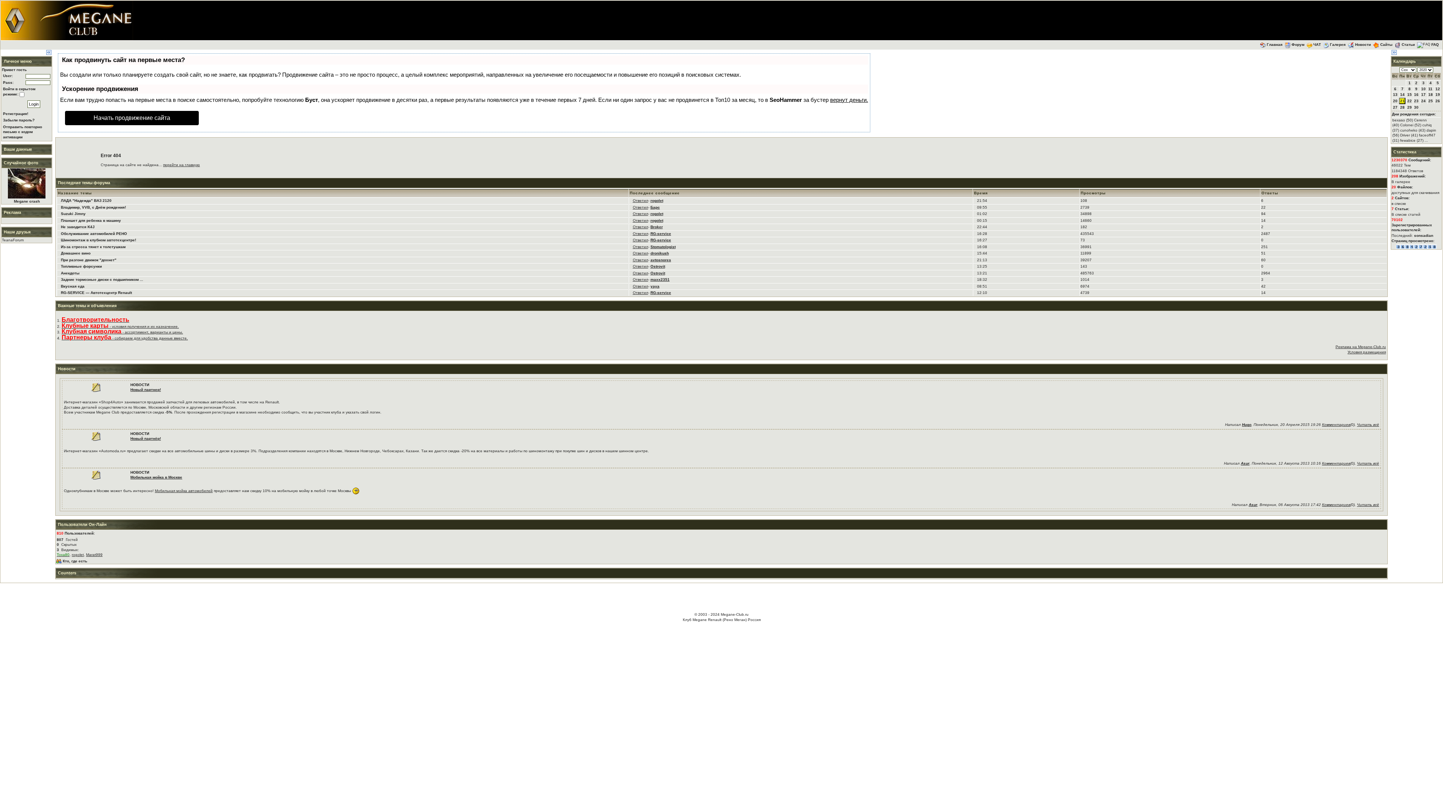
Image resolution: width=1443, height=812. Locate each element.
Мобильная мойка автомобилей (184, 491)
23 (1416, 101)
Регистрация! (15, 114)
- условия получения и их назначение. (120, 326)
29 (1409, 107)
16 (1416, 94)
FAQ (1435, 44)
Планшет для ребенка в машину (91, 220)
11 (1430, 89)
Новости (1363, 44)
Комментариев (1336, 425)
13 (1395, 94)
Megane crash (27, 201)
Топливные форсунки (81, 266)
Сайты (1386, 44)
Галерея (1338, 44)
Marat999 (94, 555)
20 (1395, 101)
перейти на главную (181, 165)
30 (1416, 107)
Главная (1275, 44)
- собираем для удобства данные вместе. (125, 338)
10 (1423, 89)
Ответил (640, 200)
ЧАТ (1317, 44)
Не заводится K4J (78, 227)
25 (1430, 101)
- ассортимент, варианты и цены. (122, 332)
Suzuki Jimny (73, 214)
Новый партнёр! (145, 438)
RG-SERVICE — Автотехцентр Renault (96, 293)
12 (1437, 89)
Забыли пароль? (19, 120)
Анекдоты (70, 273)
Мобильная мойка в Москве (156, 477)
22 (1409, 101)
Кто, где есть (75, 561)
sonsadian (1423, 235)
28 (1402, 107)
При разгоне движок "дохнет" (88, 260)
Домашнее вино (76, 253)
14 (1402, 94)
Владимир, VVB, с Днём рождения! (93, 207)
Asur (1245, 463)
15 (1409, 94)
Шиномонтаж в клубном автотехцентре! (98, 240)
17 (1423, 94)
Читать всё (1368, 425)
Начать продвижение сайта (132, 118)
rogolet (78, 555)
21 (1402, 101)
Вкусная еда (73, 286)
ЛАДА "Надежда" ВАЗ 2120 (86, 200)
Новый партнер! (145, 390)
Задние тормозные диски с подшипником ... (102, 279)
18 (1430, 94)
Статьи (1408, 44)
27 (1395, 107)
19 (1437, 94)
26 (1437, 101)
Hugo (1246, 425)
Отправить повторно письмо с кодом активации (22, 132)
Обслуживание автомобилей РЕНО (94, 234)
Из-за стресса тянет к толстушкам (93, 247)
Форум (1298, 44)
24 (1423, 101)
